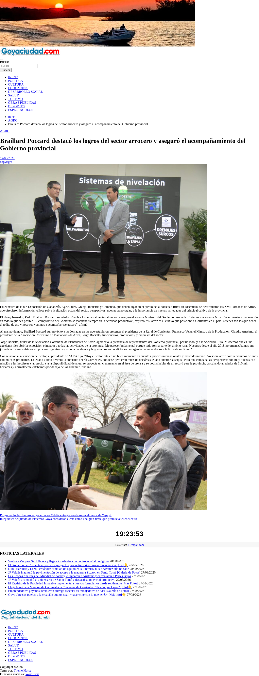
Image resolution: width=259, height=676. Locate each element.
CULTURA (16, 84)
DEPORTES (16, 106)
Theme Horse (22, 670)
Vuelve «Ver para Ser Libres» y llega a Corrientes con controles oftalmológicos (58, 561)
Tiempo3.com (136, 544)
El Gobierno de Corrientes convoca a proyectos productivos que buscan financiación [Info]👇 (68, 565)
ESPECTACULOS (20, 110)
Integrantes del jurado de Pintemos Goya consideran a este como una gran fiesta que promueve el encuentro (68, 519)
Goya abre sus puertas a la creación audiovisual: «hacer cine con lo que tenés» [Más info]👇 (67, 594)
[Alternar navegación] (1, 59)
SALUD (13, 95)
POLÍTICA (15, 80)
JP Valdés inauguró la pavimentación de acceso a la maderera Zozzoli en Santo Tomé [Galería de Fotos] (74, 572)
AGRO (5, 131)
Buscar (4, 61)
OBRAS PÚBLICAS (22, 102)
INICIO (13, 77)
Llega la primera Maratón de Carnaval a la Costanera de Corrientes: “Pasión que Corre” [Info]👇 (70, 587)
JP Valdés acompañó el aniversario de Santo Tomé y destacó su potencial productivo (61, 579)
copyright (6, 162)
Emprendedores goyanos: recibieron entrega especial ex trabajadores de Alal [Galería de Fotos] (68, 591)
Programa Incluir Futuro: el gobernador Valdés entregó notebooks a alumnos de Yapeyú (55, 515)
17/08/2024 (7, 158)
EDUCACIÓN (18, 88)
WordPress (32, 674)
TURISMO (15, 99)
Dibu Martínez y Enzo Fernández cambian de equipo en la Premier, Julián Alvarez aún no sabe (68, 568)
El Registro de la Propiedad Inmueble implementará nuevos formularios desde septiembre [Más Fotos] (73, 583)
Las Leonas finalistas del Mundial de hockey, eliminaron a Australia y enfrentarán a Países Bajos (69, 576)
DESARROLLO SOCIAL (25, 91)
